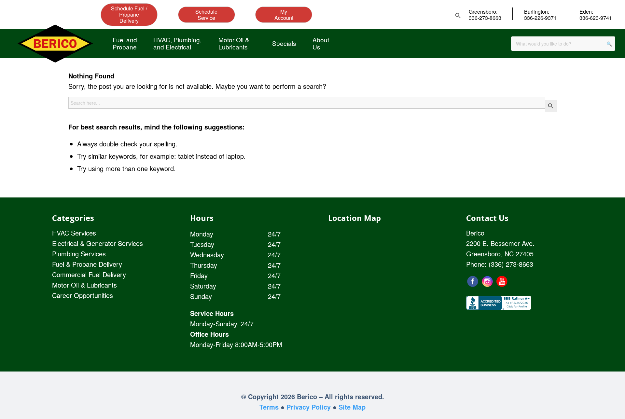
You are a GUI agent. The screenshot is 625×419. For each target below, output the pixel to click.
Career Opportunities (82, 295)
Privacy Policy (308, 407)
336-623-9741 (595, 18)
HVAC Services (74, 232)
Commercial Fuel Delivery (89, 274)
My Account (283, 14)
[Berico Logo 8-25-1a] (55, 43)
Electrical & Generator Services (97, 243)
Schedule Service (206, 14)
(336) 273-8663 (511, 264)
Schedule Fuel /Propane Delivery (129, 14)
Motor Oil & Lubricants (84, 285)
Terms (269, 407)
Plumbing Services (79, 253)
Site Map (352, 407)
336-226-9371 (540, 18)
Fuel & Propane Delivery (87, 264)
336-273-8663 (485, 18)
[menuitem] (125, 43)
